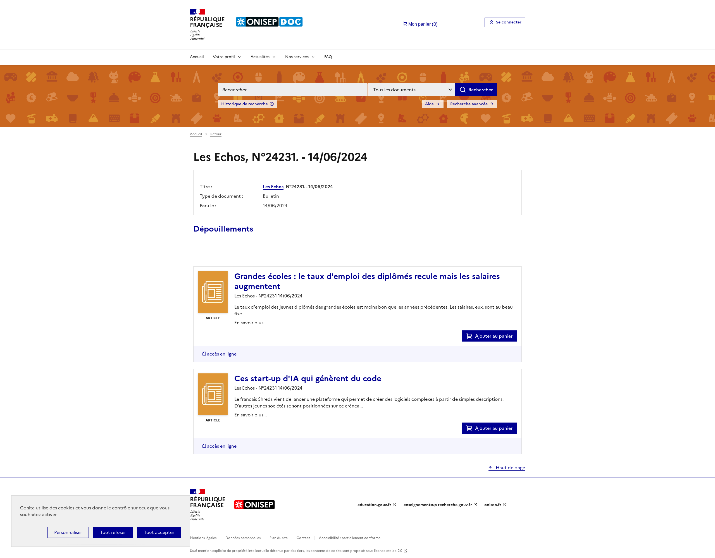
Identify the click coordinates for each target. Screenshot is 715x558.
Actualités (260, 57)
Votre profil (224, 57)
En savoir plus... (250, 322)
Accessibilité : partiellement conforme (349, 537)
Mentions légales (203, 537)
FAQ (328, 57)
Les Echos (273, 186)
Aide (429, 104)
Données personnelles (243, 537)
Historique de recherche (244, 104)
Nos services (297, 57)
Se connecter (508, 22)
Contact (304, 537)
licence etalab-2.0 (388, 550)
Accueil (197, 57)
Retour (215, 134)
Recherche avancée (469, 104)
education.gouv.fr (374, 505)
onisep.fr (492, 505)
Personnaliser (68, 532)
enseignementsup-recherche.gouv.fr (438, 505)
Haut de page (510, 467)
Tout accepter (159, 532)
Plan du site (279, 537)
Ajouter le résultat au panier (230, 253)
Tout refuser (113, 532)
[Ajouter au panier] (470, 336)
